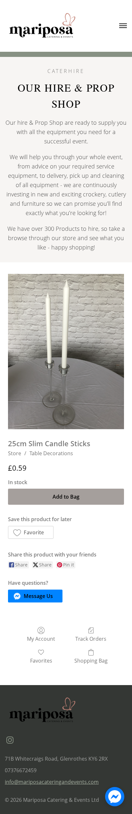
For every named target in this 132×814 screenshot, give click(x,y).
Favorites (41, 660)
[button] (31, 532)
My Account (41, 638)
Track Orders (90, 638)
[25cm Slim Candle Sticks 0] (66, 351)
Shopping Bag (91, 660)
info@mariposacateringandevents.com (52, 781)
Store (14, 453)
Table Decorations (51, 453)
